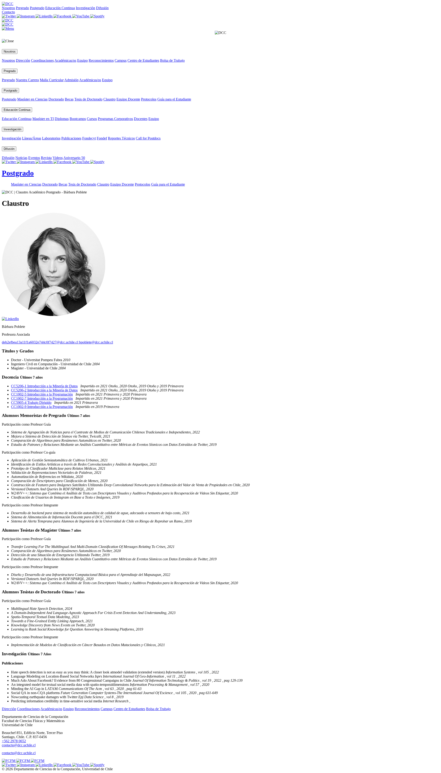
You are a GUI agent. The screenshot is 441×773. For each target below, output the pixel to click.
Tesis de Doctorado (88, 99)
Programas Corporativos (115, 119)
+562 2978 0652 (14, 741)
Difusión (102, 8)
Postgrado (37, 8)
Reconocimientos (101, 60)
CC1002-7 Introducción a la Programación (42, 398)
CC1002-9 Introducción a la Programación (42, 407)
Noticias (21, 158)
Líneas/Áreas (31, 138)
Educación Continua (60, 8)
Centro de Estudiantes (143, 60)
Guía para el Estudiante (174, 99)
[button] (8, 29)
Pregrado (22, 8)
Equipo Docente (128, 99)
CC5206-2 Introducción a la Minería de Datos (44, 390)
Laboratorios (51, 138)
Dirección (23, 60)
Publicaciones (71, 138)
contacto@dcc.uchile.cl (19, 753)
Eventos (34, 158)
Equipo (82, 60)
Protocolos (148, 99)
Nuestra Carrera (27, 80)
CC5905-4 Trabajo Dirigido (31, 403)
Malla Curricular (52, 80)
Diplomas (62, 119)
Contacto (8, 12)
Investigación (85, 8)
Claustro (109, 99)
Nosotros (8, 8)
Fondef (102, 138)
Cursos (92, 119)
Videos (58, 158)
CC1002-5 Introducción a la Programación (42, 394)
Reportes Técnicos (121, 138)
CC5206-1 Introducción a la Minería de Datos (44, 386)
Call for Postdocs (148, 138)
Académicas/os (65, 60)
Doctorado (56, 99)
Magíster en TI (43, 119)
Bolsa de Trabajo (172, 60)
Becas (69, 99)
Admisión (71, 80)
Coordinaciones (42, 60)
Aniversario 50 (74, 158)
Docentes (140, 119)
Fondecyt (89, 138)
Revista (46, 158)
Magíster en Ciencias (32, 99)
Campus (121, 60)
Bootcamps (78, 119)
